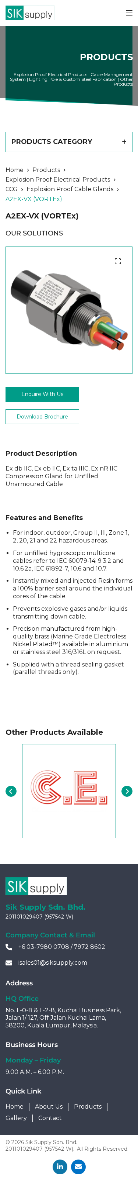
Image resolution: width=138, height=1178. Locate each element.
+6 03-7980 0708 (43, 946)
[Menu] (129, 13)
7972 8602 (89, 946)
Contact (50, 1118)
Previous (11, 791)
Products (88, 1106)
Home (15, 1106)
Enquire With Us (42, 394)
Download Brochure (42, 416)
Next (126, 791)
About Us (49, 1106)
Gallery (16, 1118)
